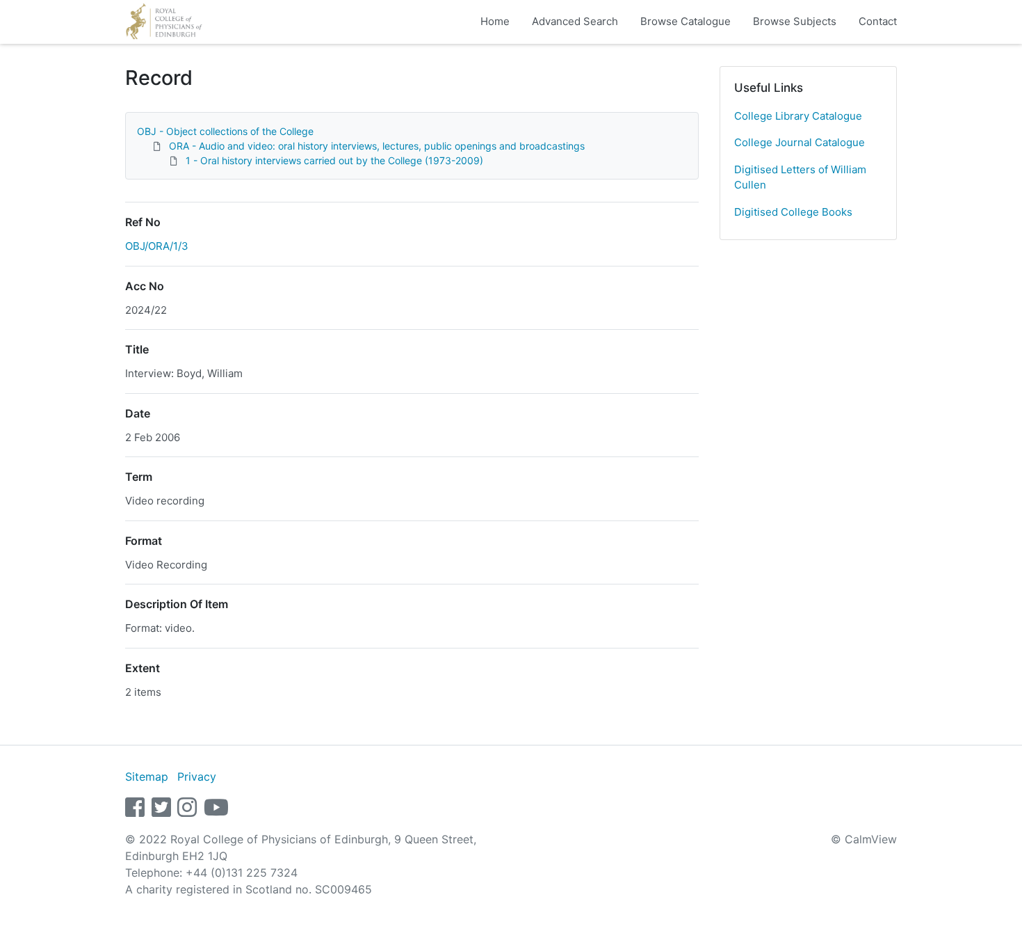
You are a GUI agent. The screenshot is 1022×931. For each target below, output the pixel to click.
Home (495, 21)
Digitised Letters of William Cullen (800, 177)
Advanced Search (575, 21)
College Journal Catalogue (799, 142)
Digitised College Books (793, 211)
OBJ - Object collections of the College (225, 131)
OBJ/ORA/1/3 (156, 246)
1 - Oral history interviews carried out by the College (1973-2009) (334, 160)
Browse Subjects (794, 21)
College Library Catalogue (798, 115)
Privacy (196, 776)
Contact (878, 21)
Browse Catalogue (685, 21)
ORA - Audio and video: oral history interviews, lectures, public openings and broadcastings (377, 146)
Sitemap (146, 776)
